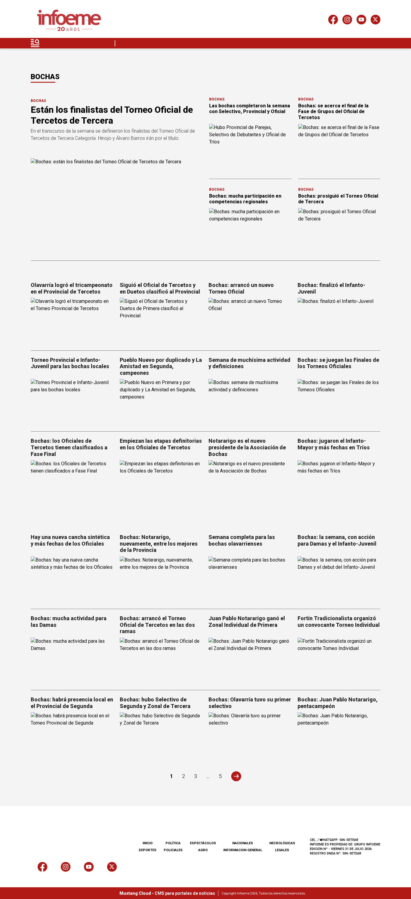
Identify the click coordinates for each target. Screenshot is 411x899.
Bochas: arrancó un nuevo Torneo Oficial (241, 288)
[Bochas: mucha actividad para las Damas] (72, 661)
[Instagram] (347, 20)
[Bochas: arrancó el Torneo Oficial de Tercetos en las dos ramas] (161, 661)
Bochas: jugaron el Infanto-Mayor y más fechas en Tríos (334, 444)
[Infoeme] (69, 20)
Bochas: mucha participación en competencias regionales (245, 199)
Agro (203, 850)
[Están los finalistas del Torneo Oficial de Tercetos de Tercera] (116, 206)
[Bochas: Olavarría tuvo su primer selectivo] (250, 735)
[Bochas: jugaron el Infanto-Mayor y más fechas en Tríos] (339, 483)
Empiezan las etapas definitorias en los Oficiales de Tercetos (161, 444)
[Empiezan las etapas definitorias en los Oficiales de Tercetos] (161, 483)
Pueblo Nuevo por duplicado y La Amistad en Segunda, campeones (161, 366)
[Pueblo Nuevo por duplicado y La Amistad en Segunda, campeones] (161, 402)
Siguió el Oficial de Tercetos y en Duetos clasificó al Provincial (160, 288)
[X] (375, 20)
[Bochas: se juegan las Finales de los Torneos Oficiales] (339, 402)
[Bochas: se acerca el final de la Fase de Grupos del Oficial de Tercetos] (339, 147)
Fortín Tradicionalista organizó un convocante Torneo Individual (339, 621)
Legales (282, 850)
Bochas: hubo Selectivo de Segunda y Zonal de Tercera (155, 702)
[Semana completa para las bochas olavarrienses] (250, 579)
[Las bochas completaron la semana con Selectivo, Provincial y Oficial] (250, 147)
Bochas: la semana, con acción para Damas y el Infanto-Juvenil (337, 540)
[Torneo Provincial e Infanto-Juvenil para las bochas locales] (72, 402)
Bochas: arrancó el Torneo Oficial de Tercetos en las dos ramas (157, 624)
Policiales (173, 850)
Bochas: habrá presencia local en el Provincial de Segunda (72, 702)
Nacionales (242, 843)
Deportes (147, 850)
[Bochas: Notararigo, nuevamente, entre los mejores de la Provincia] (161, 579)
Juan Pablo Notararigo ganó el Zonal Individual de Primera (247, 621)
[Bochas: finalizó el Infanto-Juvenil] (339, 321)
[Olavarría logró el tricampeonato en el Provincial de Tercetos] (72, 321)
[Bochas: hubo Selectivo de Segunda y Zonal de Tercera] (161, 735)
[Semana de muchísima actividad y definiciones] (250, 402)
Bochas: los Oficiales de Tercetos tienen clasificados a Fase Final (69, 447)
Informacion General (242, 850)
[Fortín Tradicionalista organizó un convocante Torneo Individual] (339, 661)
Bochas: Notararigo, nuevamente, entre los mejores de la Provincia (159, 543)
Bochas (38, 100)
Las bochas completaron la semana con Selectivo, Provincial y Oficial (249, 108)
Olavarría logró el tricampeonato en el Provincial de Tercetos (72, 288)
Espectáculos (203, 843)
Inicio (148, 843)
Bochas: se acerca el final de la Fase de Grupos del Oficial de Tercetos (333, 111)
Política (173, 843)
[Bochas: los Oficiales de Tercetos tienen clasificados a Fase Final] (72, 483)
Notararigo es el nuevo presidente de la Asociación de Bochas (247, 447)
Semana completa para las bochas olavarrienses (242, 540)
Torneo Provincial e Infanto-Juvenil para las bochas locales (70, 363)
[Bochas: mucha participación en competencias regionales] (250, 231)
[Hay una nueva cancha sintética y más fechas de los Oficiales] (72, 579)
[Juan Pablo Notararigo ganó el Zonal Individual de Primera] (250, 661)
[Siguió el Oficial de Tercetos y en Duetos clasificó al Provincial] (161, 321)
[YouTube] (361, 20)
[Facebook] (333, 20)
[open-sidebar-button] (35, 43)
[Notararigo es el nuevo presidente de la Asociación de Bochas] (250, 483)
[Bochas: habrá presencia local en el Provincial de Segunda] (72, 735)
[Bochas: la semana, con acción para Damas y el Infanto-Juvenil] (339, 579)
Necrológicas (282, 843)
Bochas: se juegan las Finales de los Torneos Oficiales (338, 363)
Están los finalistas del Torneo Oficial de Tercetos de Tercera (112, 115)
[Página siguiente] (236, 776)
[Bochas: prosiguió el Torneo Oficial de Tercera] (339, 231)
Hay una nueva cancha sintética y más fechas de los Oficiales (70, 540)
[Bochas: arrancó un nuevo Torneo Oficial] (250, 321)
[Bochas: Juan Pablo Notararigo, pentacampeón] (339, 735)
